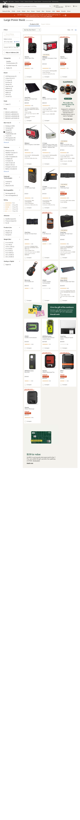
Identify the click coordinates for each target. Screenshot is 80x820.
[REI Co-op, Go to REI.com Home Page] (5, 6)
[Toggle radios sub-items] (5, 68)
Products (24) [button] (34, 24)
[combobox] (34, 6)
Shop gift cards (55, 314)
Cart (76, 6)
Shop (12, 6)
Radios (8, 68)
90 (76, 30)
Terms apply (68, 311)
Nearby (17, 41)
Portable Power (10, 65)
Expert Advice (45, 24)
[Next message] (63, 15)
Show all (6, 142)
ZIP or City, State (8, 41)
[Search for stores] (17, 44)
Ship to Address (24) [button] (12, 52)
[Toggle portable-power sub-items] (5, 66)
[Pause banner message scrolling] (65, 15)
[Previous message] (14, 15)
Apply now (30, 463)
